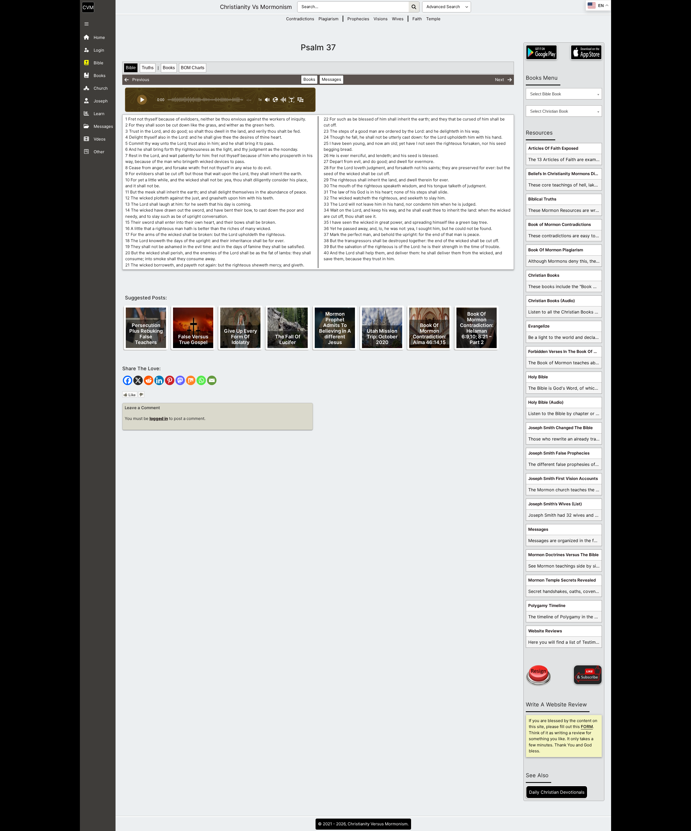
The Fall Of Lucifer (287, 339)
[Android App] (541, 52)
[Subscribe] (588, 675)
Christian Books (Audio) (551, 300)
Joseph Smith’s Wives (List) (555, 503)
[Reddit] (148, 380)
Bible (131, 67)
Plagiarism (328, 18)
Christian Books (543, 275)
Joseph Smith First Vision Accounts (563, 478)
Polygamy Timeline (546, 605)
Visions (381, 18)
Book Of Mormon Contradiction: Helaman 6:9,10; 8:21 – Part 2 (476, 328)
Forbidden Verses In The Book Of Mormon (565, 351)
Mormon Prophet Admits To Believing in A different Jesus (335, 328)
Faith (417, 18)
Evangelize (539, 326)
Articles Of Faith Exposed (553, 148)
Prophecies (358, 18)
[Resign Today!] (538, 675)
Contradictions (300, 18)
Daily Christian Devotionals (556, 792)
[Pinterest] (169, 380)
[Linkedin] (159, 380)
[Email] (211, 380)
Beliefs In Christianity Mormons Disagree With (565, 173)
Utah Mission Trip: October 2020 (382, 336)
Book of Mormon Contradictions (559, 224)
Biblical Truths (542, 199)
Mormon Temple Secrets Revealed (562, 580)
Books (169, 67)
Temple (433, 18)
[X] (138, 380)
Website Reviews (545, 630)
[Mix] (190, 380)
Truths (148, 67)
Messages (331, 79)
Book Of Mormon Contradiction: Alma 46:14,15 (429, 333)
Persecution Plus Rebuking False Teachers (146, 333)
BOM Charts (192, 67)
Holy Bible (538, 376)
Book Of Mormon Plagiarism (555, 249)
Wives (398, 18)
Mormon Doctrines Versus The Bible (563, 554)
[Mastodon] (180, 380)
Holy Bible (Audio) (546, 402)
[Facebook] (127, 380)
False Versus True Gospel (193, 339)
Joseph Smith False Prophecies (559, 453)
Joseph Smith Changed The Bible (560, 427)
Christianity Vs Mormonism (256, 7)
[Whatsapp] (201, 380)
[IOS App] (586, 52)
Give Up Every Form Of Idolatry (240, 336)
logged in (159, 418)
